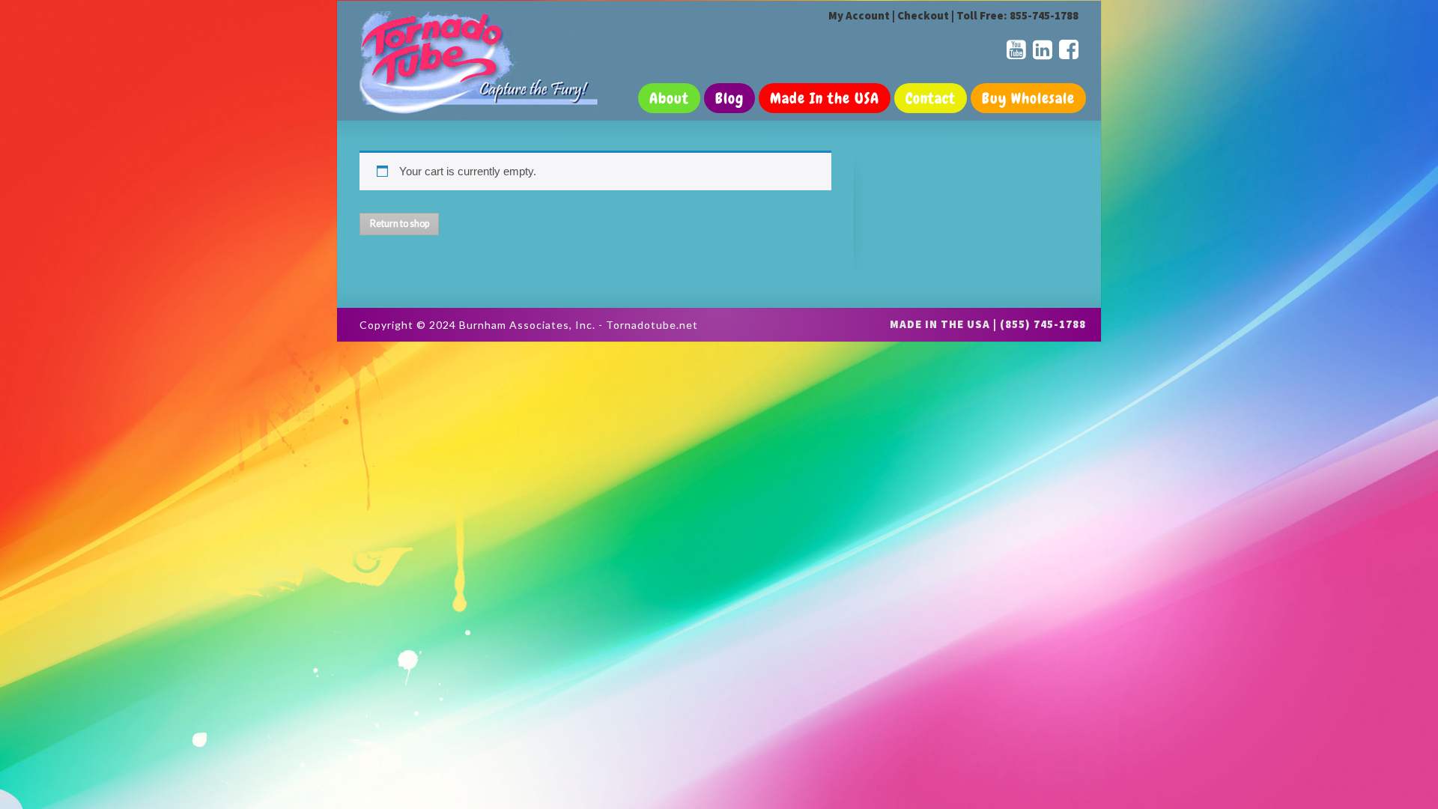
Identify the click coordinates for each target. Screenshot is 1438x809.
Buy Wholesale (1028, 98)
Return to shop (399, 223)
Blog (729, 98)
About (669, 98)
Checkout (923, 15)
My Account (859, 15)
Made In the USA (824, 98)
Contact (930, 98)
